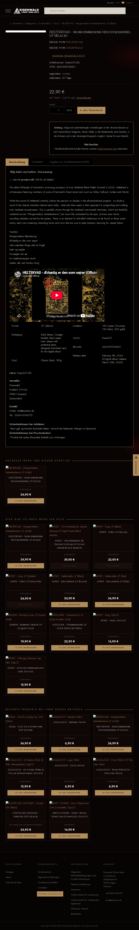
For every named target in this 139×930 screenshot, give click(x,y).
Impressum (75, 889)
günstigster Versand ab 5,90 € (68, 55)
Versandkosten (83, 98)
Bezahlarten (76, 913)
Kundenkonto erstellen (48, 882)
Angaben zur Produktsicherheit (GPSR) (69, 162)
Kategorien (30, 23)
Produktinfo (37, 162)
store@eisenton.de (113, 900)
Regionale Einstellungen (48, 877)
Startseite (17, 23)
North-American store (107, 148)
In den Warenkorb (91, 110)
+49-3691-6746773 (114, 893)
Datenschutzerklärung (80, 884)
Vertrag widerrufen (50, 894)
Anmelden (42, 887)
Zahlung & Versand (79, 908)
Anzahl (52, 104)
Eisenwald (74, 48)
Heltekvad (74, 42)
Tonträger (10, 872)
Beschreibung (17, 162)
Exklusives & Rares (14, 882)
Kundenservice (44, 872)
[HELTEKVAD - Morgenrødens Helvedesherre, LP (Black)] (26, 31)
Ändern (129, 2)
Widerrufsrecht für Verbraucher (85, 894)
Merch (8, 877)
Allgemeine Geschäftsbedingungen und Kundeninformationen (83, 876)
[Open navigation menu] (8, 10)
